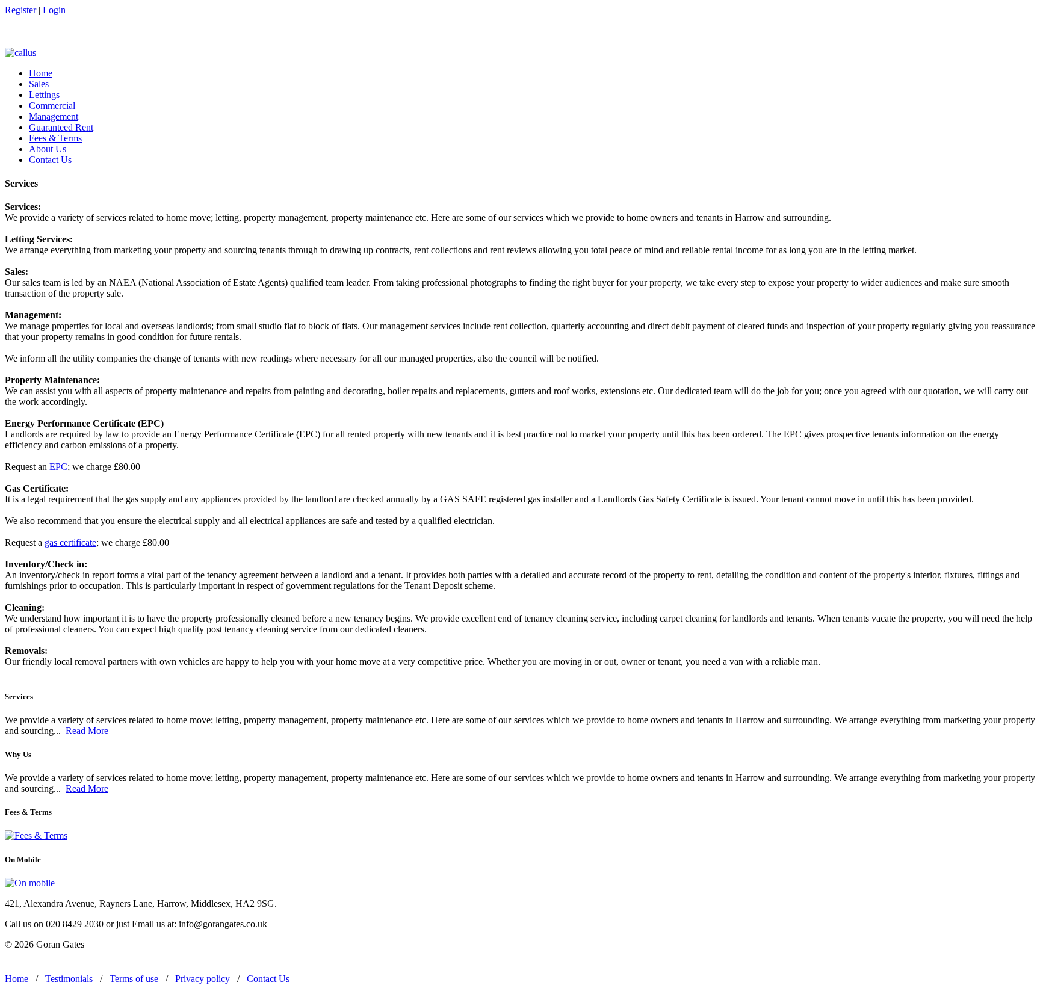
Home (40, 73)
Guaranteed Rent (61, 127)
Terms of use (134, 979)
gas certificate (70, 542)
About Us (47, 149)
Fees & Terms (55, 138)
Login (54, 10)
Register (20, 10)
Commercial (52, 105)
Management (53, 116)
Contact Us (50, 160)
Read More (87, 731)
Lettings (44, 95)
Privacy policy (202, 979)
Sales (39, 84)
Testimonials (69, 979)
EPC (58, 466)
